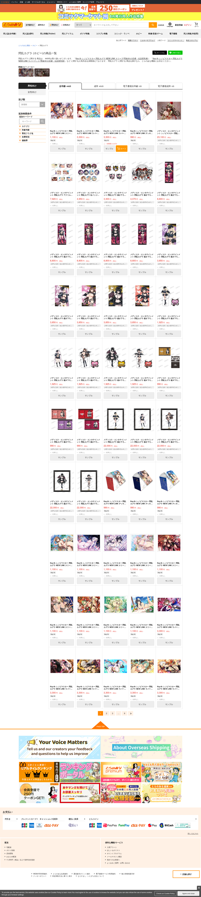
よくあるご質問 (75, 2)
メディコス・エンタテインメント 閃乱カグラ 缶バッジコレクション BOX (88, 195)
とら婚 (27, 2)
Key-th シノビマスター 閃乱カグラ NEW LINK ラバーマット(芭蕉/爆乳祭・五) (141, 688)
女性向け (66, 25)
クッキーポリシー (39, 876)
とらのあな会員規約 (60, 873)
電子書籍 (173, 33)
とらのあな (5, 2)
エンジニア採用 (88, 2)
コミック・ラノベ (121, 33)
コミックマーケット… (176, 40)
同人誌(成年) (28, 33)
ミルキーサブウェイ (147, 40)
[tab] (98, 86)
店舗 (21, 2)
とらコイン (51, 2)
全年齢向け (30, 25)
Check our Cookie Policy (165, 893)
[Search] (42, 121)
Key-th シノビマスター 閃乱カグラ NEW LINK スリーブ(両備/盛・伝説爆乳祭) (168, 565)
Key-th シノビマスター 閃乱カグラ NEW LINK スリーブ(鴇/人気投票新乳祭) (61, 565)
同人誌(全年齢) (9, 33)
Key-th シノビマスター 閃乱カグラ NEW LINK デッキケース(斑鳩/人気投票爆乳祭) (168, 503)
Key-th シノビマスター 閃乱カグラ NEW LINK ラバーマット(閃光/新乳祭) (88, 688)
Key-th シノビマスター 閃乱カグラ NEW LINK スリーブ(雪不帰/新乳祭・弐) (115, 565)
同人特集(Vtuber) (47, 33)
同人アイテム (67, 33)
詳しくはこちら (193, 833)
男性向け (55, 25)
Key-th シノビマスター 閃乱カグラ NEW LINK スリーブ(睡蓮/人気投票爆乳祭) (88, 565)
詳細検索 (161, 25)
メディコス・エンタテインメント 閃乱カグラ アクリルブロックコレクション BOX (61, 195)
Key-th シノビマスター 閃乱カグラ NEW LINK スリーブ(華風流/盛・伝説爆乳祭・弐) (141, 565)
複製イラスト (133, 40)
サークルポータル (38, 2)
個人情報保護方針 (128, 873)
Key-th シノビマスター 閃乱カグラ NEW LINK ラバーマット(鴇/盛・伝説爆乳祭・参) (168, 627)
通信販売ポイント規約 (82, 873)
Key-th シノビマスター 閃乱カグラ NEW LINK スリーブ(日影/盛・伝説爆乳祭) (88, 627)
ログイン (188, 24)
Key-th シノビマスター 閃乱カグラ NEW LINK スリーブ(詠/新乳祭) (115, 627)
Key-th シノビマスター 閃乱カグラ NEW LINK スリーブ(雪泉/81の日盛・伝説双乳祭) (112, 58)
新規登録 (179, 24)
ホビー (139, 33)
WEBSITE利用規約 (40, 873)
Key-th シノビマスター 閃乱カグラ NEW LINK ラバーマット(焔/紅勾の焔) (115, 133)
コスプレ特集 (102, 33)
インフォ (14, 2)
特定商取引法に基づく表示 (62, 876)
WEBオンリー (62, 2)
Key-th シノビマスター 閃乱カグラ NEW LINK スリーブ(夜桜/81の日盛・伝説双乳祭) (61, 627)
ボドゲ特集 (85, 33)
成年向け (41, 25)
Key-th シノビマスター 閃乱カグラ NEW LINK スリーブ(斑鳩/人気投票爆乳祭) (141, 627)
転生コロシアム (192, 40)
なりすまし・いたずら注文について (91, 876)
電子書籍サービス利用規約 (106, 873)
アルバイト (100, 2)
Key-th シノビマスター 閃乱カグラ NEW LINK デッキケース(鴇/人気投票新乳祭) (115, 503)
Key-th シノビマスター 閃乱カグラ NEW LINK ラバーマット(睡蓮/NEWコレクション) (115, 688)
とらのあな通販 (24, 45)
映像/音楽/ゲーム (155, 33)
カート (123, 148)
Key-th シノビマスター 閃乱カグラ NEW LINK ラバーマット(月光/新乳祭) (61, 688)
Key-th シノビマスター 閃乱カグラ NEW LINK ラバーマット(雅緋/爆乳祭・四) (168, 688)
